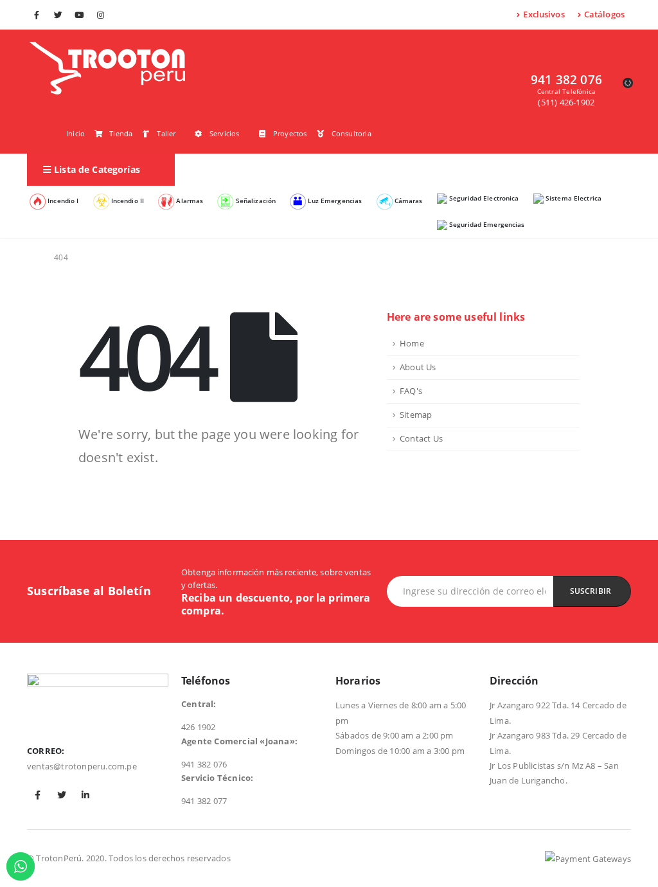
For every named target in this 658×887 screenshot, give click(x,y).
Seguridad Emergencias (486, 224)
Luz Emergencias (334, 201)
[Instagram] (101, 15)
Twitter (61, 795)
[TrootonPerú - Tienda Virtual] (107, 68)
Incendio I (62, 201)
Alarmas (188, 201)
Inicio (75, 133)
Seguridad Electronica (483, 197)
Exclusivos (543, 14)
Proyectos (290, 133)
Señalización (254, 201)
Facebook (38, 795)
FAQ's (411, 391)
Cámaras (408, 201)
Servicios (224, 133)
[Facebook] (37, 15)
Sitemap (416, 414)
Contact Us (421, 438)
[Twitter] (58, 15)
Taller (166, 133)
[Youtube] (79, 15)
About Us (418, 367)
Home (412, 343)
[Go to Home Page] (31, 257)
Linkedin (85, 795)
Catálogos (604, 14)
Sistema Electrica (572, 197)
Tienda (120, 133)
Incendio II (127, 201)
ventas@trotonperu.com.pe (82, 766)
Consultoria (351, 133)
